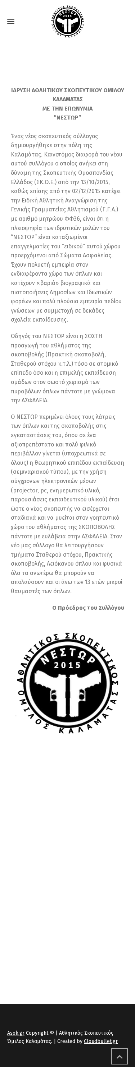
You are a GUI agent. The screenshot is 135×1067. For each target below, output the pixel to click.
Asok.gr (15, 1033)
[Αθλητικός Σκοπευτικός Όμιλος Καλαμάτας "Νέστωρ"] (67, 21)
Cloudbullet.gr (101, 1041)
